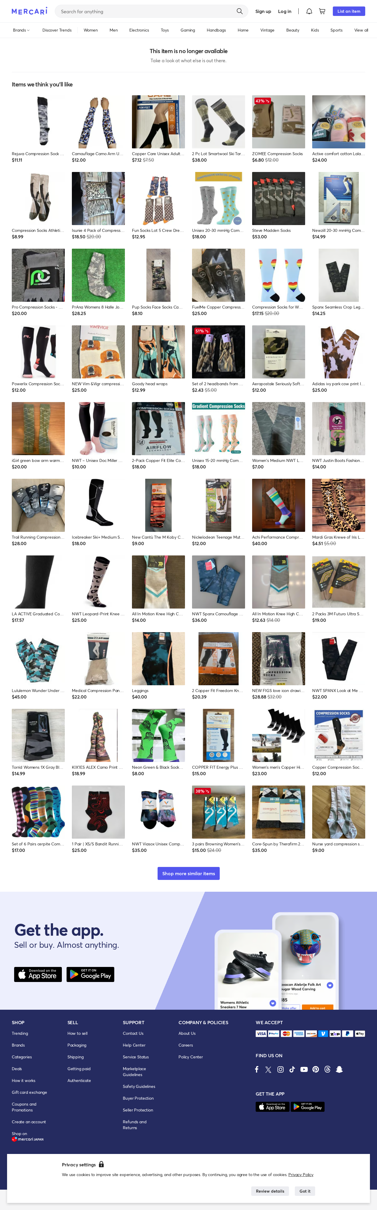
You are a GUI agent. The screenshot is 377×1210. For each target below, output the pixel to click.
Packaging (77, 1045)
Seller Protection (138, 1110)
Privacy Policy (300, 1174)
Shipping (75, 1057)
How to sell (77, 1033)
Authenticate (79, 1080)
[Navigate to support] (261, 1033)
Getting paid (79, 1068)
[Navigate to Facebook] (257, 1069)
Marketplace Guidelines (134, 1071)
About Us (187, 1033)
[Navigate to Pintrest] (316, 1069)
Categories (22, 1057)
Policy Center (190, 1057)
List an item (349, 11)
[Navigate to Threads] (327, 1069)
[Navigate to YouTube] (304, 1069)
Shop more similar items (188, 873)
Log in (284, 11)
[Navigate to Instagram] (280, 1069)
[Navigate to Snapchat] (339, 1069)
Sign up (263, 11)
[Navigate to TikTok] (292, 1069)
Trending (20, 1033)
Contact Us (133, 1033)
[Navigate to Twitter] (269, 1069)
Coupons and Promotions (24, 1107)
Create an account (29, 1121)
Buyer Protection (138, 1098)
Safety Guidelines (139, 1086)
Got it (305, 1191)
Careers (185, 1045)
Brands (18, 1045)
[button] (309, 11)
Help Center (134, 1045)
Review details (270, 1191)
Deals (17, 1068)
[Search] (240, 11)
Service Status (136, 1057)
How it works (23, 1080)
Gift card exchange (29, 1092)
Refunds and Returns (134, 1124)
